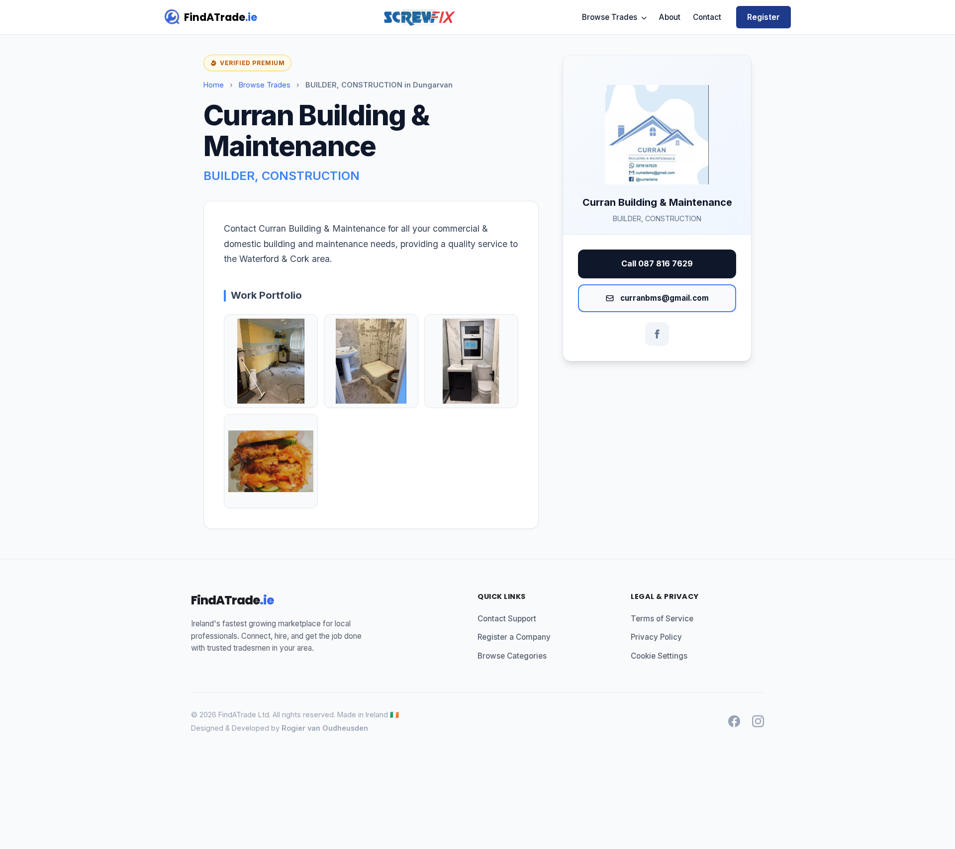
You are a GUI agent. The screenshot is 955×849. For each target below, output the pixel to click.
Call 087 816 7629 (657, 263)
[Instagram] (758, 721)
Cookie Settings (659, 656)
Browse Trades (610, 17)
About (669, 17)
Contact (707, 17)
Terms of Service (662, 618)
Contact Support (507, 618)
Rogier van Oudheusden (325, 728)
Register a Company (514, 637)
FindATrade (220, 17)
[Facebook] (657, 334)
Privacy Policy (656, 637)
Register (763, 17)
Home (213, 85)
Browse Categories (512, 656)
